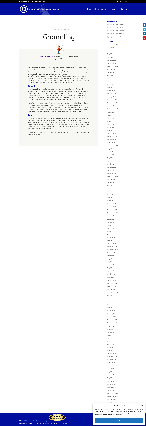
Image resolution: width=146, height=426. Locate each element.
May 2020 (110, 195)
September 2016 (112, 329)
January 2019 (111, 243)
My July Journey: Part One (115, 37)
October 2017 (111, 289)
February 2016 (111, 350)
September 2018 (112, 256)
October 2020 (111, 179)
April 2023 (110, 88)
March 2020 (111, 201)
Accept (118, 420)
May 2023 (110, 84)
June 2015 (110, 375)
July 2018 (110, 262)
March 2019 (111, 237)
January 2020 (111, 207)
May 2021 (110, 158)
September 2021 (112, 146)
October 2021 (111, 143)
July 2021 (110, 152)
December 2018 (112, 246)
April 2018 (110, 271)
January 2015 (111, 390)
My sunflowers (72, 72)
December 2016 (112, 320)
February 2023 (111, 94)
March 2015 (111, 384)
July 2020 (110, 188)
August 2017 (111, 295)
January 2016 (111, 353)
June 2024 (110, 51)
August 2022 (111, 112)
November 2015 (112, 360)
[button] (142, 405)
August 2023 (111, 75)
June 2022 (110, 118)
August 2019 (111, 222)
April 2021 (110, 161)
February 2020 (111, 204)
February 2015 (111, 387)
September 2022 (112, 109)
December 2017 (112, 283)
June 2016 (110, 338)
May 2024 (110, 54)
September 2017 (112, 292)
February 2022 (111, 130)
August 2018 (111, 259)
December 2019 (112, 210)
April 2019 (110, 234)
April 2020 (110, 198)
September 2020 (112, 182)
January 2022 (111, 133)
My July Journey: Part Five (115, 24)
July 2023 (110, 78)
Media (114, 9)
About (96, 9)
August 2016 (111, 332)
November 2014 (112, 396)
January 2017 (111, 317)
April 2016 (110, 344)
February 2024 (111, 60)
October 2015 (111, 363)
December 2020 (112, 173)
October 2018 (111, 253)
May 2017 (110, 305)
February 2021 (111, 167)
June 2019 (110, 228)
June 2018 (110, 265)
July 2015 (110, 372)
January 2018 (111, 280)
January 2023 (111, 97)
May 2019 (110, 231)
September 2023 (112, 72)
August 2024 (111, 48)
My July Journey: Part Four (115, 27)
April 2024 (110, 57)
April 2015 (110, 381)
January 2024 (111, 63)
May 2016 (110, 341)
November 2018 (112, 250)
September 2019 (112, 219)
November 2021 (112, 139)
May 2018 (110, 268)
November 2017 (112, 286)
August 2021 (111, 149)
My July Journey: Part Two (115, 34)
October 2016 (111, 326)
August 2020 (111, 185)
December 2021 (112, 136)
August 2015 (111, 369)
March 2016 (111, 347)
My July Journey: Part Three (116, 30)
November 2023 (112, 66)
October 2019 (111, 216)
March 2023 (111, 91)
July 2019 (110, 225)
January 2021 (111, 170)
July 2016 (110, 335)
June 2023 (110, 81)
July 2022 (110, 115)
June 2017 (110, 301)
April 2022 (110, 124)
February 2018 (111, 277)
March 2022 (111, 127)
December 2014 (112, 393)
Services (104, 9)
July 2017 (110, 298)
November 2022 (112, 103)
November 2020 (112, 176)
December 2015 (112, 357)
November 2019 (112, 213)
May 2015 (110, 378)
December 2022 (112, 100)
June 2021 (110, 155)
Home (89, 9)
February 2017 (111, 314)
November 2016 (112, 323)
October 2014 (111, 399)
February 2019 (111, 240)
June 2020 (110, 191)
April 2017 (110, 308)
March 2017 (111, 311)
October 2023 (111, 69)
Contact (124, 9)
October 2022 (111, 106)
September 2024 (112, 45)
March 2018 (111, 274)
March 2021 (111, 164)
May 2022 (110, 121)
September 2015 (112, 366)
